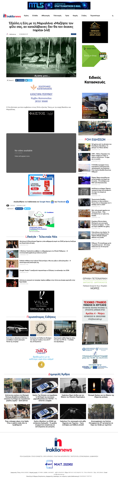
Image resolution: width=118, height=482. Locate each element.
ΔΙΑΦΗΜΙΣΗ (94, 456)
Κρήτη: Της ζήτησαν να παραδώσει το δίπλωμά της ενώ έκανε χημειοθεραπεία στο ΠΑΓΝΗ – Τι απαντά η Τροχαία (45, 397)
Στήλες (84, 15)
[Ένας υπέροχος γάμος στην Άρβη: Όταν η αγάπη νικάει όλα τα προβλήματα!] (17, 411)
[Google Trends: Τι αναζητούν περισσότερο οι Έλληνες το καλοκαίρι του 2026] (12, 273)
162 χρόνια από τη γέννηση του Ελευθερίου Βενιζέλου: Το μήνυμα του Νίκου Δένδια (102, 145)
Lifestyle (74, 34)
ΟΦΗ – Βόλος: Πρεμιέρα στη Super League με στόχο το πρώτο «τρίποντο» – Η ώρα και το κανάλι (101, 156)
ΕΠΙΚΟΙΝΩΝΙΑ (84, 456)
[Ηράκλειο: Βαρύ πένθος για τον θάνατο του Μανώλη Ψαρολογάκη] (73, 385)
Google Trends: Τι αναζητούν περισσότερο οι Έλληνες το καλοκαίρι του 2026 (44, 270)
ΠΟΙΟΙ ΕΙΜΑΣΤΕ (37, 456)
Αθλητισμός (46, 15)
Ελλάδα (35, 15)
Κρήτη (26, 15)
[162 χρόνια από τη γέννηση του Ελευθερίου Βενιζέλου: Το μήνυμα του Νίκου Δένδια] (84, 147)
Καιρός (75, 15)
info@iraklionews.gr (59, 474)
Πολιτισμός (57, 15)
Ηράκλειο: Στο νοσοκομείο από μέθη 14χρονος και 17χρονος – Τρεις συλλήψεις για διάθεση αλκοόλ (73, 423)
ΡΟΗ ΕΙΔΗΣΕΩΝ (25, 456)
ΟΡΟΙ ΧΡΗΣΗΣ (48, 456)
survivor (12, 205)
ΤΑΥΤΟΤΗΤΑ (74, 456)
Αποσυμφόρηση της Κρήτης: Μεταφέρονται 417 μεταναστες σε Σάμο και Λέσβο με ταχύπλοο (101, 423)
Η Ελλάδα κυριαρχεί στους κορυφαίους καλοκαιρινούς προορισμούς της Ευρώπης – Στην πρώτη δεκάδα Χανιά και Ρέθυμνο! (101, 168)
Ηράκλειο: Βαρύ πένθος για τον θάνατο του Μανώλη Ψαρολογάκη (73, 396)
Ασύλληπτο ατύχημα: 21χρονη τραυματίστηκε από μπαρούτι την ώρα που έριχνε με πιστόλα (101, 191)
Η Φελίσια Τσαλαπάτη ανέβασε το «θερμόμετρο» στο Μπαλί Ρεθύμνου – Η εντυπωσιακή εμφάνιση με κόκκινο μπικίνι (44, 252)
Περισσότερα (95, 15)
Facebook (62, 202)
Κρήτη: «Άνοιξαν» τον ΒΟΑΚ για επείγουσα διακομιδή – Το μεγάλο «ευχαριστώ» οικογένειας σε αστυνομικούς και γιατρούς (45, 424)
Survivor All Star (21, 205)
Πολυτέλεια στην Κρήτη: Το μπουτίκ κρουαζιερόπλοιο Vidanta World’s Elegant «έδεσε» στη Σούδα (100, 234)
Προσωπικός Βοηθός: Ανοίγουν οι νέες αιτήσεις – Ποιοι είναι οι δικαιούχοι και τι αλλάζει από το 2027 (101, 201)
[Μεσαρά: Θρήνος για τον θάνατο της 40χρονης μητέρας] (101, 385)
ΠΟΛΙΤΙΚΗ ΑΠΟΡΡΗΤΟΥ (61, 456)
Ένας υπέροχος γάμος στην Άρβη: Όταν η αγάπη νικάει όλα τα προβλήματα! (17, 423)
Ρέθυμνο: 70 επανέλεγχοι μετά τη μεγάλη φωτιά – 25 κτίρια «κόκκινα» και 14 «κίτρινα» (101, 244)
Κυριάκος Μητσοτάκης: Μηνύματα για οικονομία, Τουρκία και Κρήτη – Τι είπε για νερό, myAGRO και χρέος (101, 223)
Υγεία (67, 15)
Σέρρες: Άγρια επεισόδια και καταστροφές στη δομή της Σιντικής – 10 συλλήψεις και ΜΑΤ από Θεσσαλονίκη (101, 180)
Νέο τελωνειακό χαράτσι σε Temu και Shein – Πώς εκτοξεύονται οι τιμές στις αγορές (101, 212)
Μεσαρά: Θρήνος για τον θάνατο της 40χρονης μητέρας (101, 396)
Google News (45, 202)
